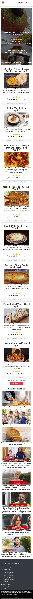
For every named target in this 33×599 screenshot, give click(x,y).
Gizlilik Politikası (9, 577)
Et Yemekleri (8, 589)
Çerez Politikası (9, 575)
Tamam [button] (16, 597)
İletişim (6, 581)
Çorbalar (7, 587)
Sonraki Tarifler (16, 383)
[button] (3, 18)
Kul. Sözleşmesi (9, 579)
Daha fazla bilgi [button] (13, 594)
